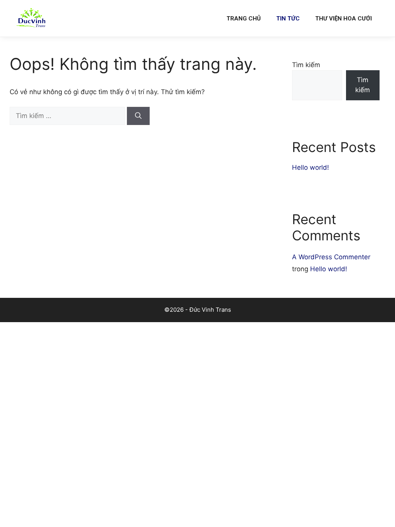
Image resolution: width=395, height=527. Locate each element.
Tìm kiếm (306, 65)
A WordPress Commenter (331, 257)
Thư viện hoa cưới (343, 18)
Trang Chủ (243, 18)
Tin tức (288, 18)
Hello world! (310, 167)
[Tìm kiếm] (138, 116)
